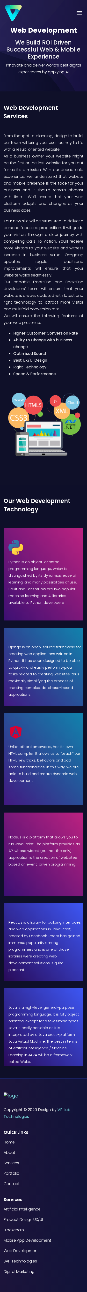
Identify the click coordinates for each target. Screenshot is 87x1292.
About (9, 1152)
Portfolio (11, 1173)
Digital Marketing (19, 1271)
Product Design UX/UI (23, 1219)
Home (9, 1142)
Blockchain (14, 1230)
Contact (12, 1183)
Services (11, 1163)
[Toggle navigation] (79, 13)
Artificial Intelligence (22, 1209)
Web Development (21, 1250)
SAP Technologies (20, 1261)
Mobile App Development (27, 1240)
